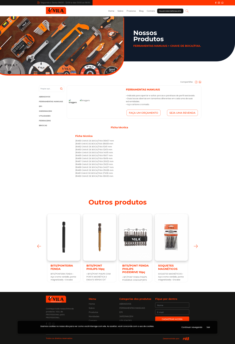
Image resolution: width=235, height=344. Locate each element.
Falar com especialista (170, 11)
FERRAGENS (45, 120)
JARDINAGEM (45, 111)
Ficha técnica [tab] (119, 127)
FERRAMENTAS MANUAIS (51, 101)
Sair (208, 327)
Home (111, 11)
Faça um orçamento (143, 112)
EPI (40, 106)
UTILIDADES (45, 116)
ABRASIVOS (44, 97)
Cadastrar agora (172, 319)
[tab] (73, 102)
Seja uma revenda (182, 112)
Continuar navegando (191, 327)
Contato (151, 11)
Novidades (94, 316)
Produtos (131, 11)
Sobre (120, 11)
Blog (141, 11)
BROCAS (43, 125)
